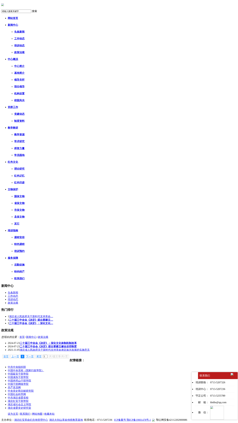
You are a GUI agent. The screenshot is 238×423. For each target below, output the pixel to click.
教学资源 (19, 134)
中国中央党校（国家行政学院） (26, 370)
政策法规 (19, 52)
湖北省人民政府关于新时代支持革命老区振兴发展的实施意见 (55, 349)
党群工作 (13, 107)
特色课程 (19, 244)
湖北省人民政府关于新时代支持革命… (31, 316)
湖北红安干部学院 (18, 401)
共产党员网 (14, 387)
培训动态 (19, 45)
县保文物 (19, 216)
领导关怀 (19, 79)
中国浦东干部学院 (18, 377)
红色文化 (13, 162)
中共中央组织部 (17, 367)
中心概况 (13, 59)
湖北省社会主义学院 (19, 404)
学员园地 (19, 155)
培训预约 (19, 251)
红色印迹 (19, 182)
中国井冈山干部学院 (19, 380)
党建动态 (19, 114)
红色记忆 (19, 175)
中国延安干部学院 (18, 373)
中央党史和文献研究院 (21, 390)
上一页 (15, 356)
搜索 (34, 11)
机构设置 (19, 93)
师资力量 (19, 148)
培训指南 (13, 230)
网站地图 (37, 413)
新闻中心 (13, 25)
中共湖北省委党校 (18, 397)
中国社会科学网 (17, 394)
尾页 (39, 356)
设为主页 (13, 413)
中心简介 (19, 66)
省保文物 (19, 203)
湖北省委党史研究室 (19, 407)
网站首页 (13, 18)
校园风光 (19, 100)
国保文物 (19, 196)
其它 (16, 223)
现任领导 (19, 86)
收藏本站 (49, 413)
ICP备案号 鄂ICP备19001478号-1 (132, 419)
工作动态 (19, 38)
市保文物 (19, 210)
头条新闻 (19, 31)
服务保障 (13, 257)
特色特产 (19, 271)
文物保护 (13, 189)
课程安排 (19, 237)
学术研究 (19, 141)
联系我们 (19, 278)
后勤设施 (19, 264)
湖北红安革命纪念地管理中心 (31, 419)
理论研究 (19, 168)
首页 (22, 337)
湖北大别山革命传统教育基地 (66, 419)
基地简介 (19, 72)
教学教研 (13, 127)
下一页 (30, 356)
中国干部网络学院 (18, 384)
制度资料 (19, 120)
